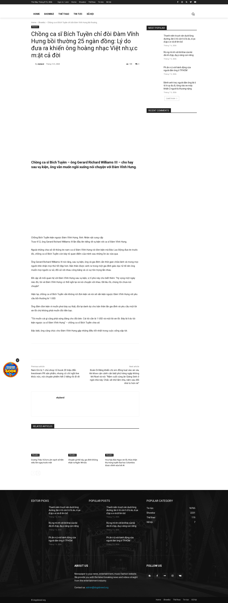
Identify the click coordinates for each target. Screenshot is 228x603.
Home (33, 22)
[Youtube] (195, 2)
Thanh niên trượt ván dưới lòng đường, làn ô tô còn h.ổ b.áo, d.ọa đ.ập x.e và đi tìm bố (179, 38)
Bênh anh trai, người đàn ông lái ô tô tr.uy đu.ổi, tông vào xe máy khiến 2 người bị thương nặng (180, 85)
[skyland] (33, 64)
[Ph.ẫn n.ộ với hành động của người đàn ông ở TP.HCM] (154, 71)
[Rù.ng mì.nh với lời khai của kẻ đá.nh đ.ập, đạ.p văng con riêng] (154, 56)
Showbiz (41, 22)
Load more (170, 98)
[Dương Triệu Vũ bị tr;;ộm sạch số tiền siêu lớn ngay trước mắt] (48, 444)
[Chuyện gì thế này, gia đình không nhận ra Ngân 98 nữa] (85, 444)
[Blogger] (150, 576)
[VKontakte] (180, 576)
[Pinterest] (67, 72)
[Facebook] (178, 2)
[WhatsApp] (74, 72)
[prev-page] (33, 473)
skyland (41, 64)
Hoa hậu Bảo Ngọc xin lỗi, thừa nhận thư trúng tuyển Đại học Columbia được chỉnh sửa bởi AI (121, 463)
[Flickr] (165, 576)
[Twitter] (186, 2)
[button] (193, 14)
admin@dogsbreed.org (97, 587)
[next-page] (38, 473)
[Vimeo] (190, 2)
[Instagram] (182, 2)
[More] (81, 72)
